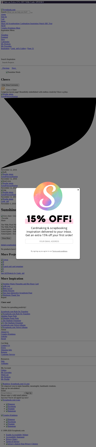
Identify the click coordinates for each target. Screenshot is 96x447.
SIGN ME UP (49, 247)
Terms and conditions (59, 251)
